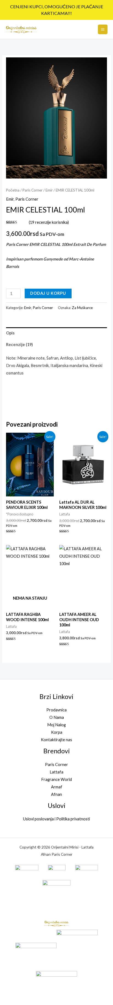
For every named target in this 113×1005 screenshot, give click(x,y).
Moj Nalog (56, 724)
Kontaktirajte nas (56, 739)
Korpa (56, 732)
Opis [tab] (10, 333)
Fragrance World (56, 779)
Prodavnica (56, 710)
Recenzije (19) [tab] (19, 344)
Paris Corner (32, 190)
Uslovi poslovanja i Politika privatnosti (56, 819)
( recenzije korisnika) (49, 222)
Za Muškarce (82, 307)
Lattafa (56, 772)
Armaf (56, 787)
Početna (12, 190)
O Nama (56, 717)
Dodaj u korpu (48, 293)
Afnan (56, 794)
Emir (49, 190)
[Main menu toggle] (103, 29)
